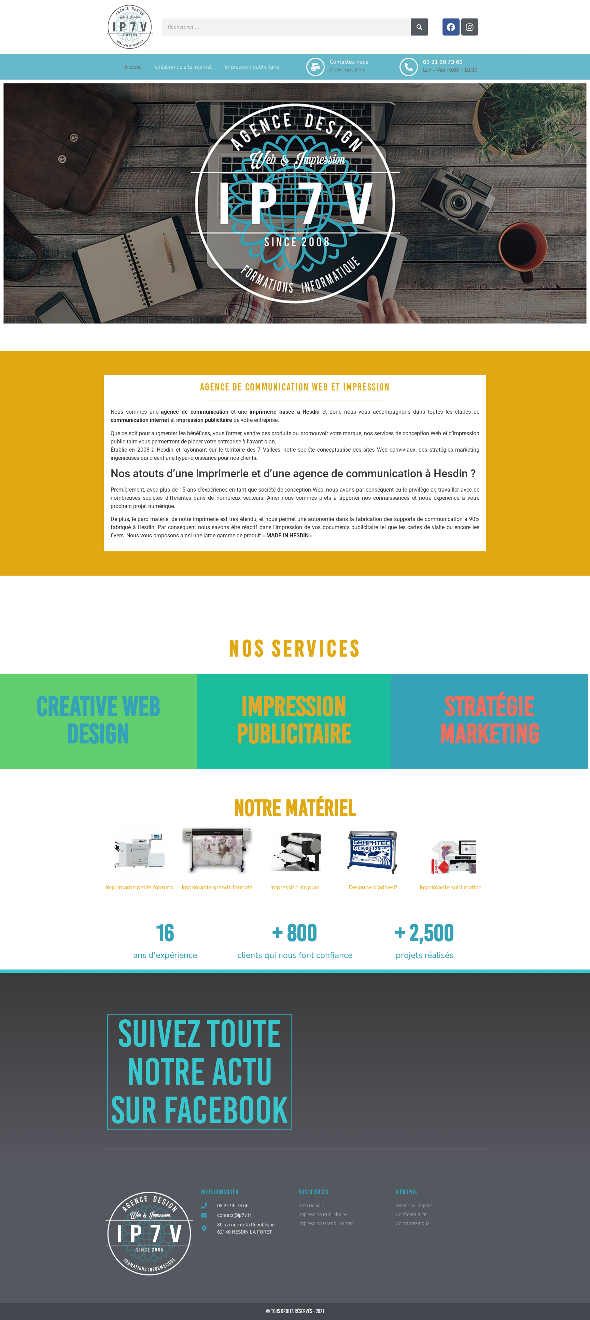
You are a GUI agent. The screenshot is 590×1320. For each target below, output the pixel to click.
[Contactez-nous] (315, 67)
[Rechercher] (419, 27)
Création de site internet (183, 67)
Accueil (133, 67)
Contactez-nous (349, 62)
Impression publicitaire (252, 67)
